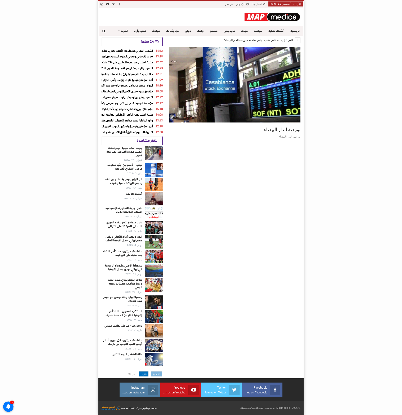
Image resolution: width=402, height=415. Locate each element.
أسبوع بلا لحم (134, 194)
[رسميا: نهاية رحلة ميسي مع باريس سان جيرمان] (154, 302)
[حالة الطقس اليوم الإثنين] (154, 359)
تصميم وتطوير (150, 407)
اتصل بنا (257, 4)
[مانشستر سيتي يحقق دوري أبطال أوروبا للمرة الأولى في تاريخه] (154, 345)
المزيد (124, 31)
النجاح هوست (127, 407)
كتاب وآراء (140, 31)
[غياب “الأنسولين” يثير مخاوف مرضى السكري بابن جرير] (154, 170)
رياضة (200, 31)
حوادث (156, 31)
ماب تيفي (229, 31)
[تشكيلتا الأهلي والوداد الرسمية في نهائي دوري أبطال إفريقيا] (154, 270)
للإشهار (240, 4)
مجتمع (214, 31)
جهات (244, 31)
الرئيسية (295, 31)
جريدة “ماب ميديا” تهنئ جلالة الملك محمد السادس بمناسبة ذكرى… (124, 152)
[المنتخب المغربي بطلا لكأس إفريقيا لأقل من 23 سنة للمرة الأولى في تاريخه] (154, 316)
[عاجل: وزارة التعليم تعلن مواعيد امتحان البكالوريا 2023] (154, 213)
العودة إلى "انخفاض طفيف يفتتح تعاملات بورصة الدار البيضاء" (259, 40)
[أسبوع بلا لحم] (154, 199)
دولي (188, 31)
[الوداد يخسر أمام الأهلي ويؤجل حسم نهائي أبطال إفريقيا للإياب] (154, 242)
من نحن (228, 4)
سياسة (258, 31)
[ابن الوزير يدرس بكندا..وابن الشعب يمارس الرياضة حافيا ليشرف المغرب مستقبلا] (154, 184)
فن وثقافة (172, 31)
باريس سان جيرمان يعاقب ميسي (123, 325)
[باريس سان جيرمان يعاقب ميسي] (154, 331)
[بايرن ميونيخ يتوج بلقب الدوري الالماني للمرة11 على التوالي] (154, 227)
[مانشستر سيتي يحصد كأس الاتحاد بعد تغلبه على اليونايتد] (154, 256)
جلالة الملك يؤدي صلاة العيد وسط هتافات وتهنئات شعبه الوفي (125, 283)
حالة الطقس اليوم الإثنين (127, 354)
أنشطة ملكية (276, 31)
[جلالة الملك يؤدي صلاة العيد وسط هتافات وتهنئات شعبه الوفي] (154, 285)
